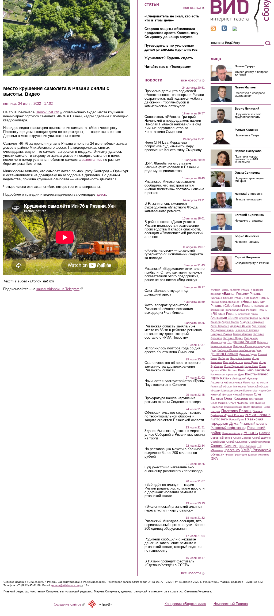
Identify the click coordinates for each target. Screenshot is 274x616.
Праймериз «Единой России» (227, 415)
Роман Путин (236, 419)
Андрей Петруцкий (252, 321)
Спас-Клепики (247, 446)
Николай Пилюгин (243, 394)
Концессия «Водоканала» (185, 604)
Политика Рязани (236, 411)
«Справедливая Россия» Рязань (246, 309)
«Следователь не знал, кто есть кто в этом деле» (171, 18)
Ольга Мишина (219, 403)
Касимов (262, 370)
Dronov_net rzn (49, 112)
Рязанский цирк (232, 433)
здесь (101, 194)
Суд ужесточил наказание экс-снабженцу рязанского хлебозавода (173, 469)
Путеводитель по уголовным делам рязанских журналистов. (171, 47)
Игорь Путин (251, 362)
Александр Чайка (248, 314)
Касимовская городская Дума (227, 374)
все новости (191, 80)
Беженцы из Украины (246, 330)
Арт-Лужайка (259, 326)
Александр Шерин (224, 318)
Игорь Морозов (233, 362)
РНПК (224, 419)
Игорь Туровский (233, 366)
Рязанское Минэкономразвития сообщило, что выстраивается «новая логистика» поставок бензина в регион (174, 187)
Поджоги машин (233, 407)
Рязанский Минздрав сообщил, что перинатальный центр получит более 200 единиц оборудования (174, 525)
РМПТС (215, 419)
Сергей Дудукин (261, 437)
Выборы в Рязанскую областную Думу (239, 350)
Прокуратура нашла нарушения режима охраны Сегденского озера (172, 400)
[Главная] (241, 32)
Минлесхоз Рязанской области (250, 386)
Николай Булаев (221, 394)
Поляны (257, 411)
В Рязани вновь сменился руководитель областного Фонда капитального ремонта (170, 207)
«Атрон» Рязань (220, 290)
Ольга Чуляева (238, 402)
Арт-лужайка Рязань (222, 330)
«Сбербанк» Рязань (238, 306)
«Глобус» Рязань (239, 290)
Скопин (217, 445)
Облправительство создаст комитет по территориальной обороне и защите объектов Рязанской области (174, 416)
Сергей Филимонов (259, 441)
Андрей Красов (230, 322)
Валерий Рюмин (221, 334)
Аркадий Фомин (240, 325)
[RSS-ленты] (213, 30)
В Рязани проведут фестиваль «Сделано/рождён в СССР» (169, 563)
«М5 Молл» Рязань (256, 297)
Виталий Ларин (233, 338)
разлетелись (92, 160)
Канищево (246, 370)
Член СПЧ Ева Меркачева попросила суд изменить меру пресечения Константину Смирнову (173, 146)
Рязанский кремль (253, 423)
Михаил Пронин (243, 390)
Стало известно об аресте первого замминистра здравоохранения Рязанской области (172, 366)
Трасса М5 (232, 450)
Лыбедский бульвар (245, 378)
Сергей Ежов (218, 441)
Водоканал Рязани (241, 342)
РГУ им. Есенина (258, 415)
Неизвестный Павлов (231, 604)
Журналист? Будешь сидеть (168, 58)
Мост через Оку (262, 390)
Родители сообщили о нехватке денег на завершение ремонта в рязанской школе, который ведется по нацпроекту (172, 544)
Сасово (264, 433)
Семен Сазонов (242, 437)
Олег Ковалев (236, 398)
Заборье (223, 358)
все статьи (192, 8)
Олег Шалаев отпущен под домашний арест (166, 292)
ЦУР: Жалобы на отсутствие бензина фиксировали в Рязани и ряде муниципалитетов (171, 167)
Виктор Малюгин (242, 334)
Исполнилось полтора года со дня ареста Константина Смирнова (172, 350)
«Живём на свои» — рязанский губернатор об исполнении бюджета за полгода (173, 254)
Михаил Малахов (222, 390)
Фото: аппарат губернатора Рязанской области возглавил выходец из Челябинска (168, 309)
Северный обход (221, 437)
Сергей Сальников (237, 441)
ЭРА (214, 458)
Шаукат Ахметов (258, 454)
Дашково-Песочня (224, 354)
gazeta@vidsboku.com (67, 585)
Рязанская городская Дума (237, 421)
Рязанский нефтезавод (228, 428)
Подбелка (217, 406)
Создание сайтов (69, 604)
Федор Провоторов (236, 454)
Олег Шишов (256, 399)
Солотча (231, 446)
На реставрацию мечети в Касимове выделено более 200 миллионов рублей (173, 452)
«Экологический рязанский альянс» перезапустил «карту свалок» (173, 508)
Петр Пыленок (257, 403)
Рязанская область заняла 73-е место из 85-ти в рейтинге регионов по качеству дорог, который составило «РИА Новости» (173, 331)
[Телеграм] (235, 30)
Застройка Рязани (240, 358)
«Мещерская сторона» (225, 301)
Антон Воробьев (220, 326)
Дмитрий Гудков (248, 354)
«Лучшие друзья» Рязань (227, 297)
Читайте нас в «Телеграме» (167, 67)
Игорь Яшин (251, 366)
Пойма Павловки (252, 407)
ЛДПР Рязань (221, 378)
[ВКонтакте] (224, 30)
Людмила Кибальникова (226, 382)
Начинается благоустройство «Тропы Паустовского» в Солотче (174, 383)
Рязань (250, 432)
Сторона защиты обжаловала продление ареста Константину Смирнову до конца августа (171, 33)
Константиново (256, 374)
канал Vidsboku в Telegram (59, 289)
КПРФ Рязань (228, 370)
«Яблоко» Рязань (224, 314)
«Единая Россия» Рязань (241, 294)
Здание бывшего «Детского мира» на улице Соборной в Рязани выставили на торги (174, 434)
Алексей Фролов (248, 318)
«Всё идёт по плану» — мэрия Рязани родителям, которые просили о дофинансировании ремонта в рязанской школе (174, 490)
